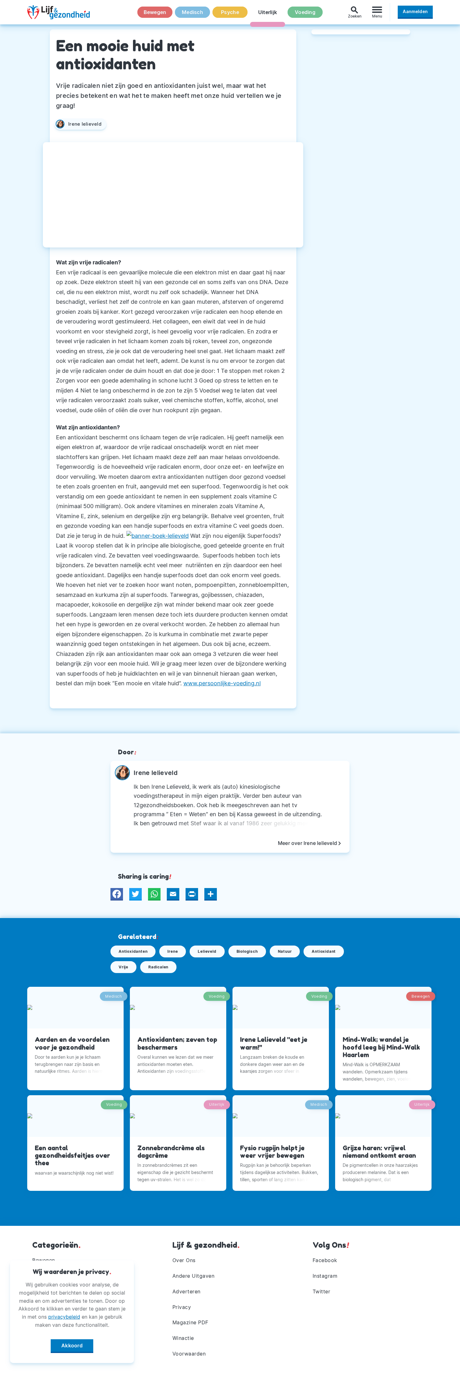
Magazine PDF (190, 1322)
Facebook (325, 1260)
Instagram (325, 1276)
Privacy (181, 1307)
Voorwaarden (189, 1354)
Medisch (192, 12)
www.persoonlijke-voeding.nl (222, 683)
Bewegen (155, 12)
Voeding (305, 12)
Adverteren (186, 1291)
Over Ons (184, 1260)
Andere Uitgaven (193, 1276)
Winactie (183, 1338)
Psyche (230, 12)
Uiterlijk (267, 12)
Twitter (321, 1291)
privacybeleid (64, 1317)
